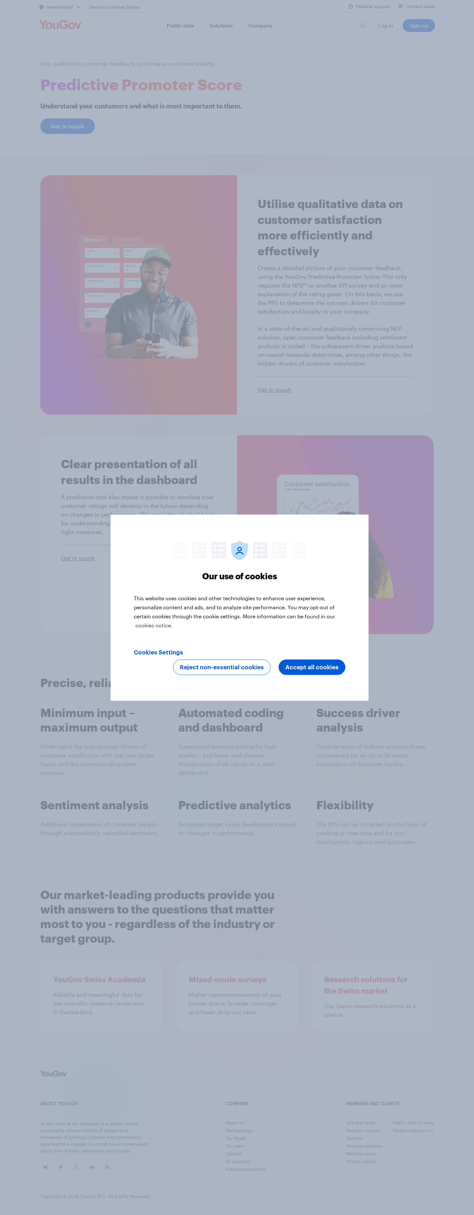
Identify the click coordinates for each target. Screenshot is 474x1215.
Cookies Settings (158, 652)
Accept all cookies (312, 667)
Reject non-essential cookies (222, 667)
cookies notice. (154, 625)
